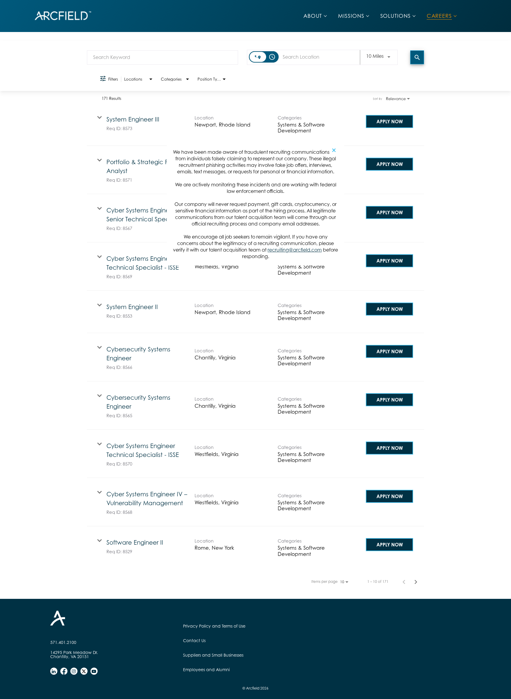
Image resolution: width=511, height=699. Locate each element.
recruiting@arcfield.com (295, 250)
